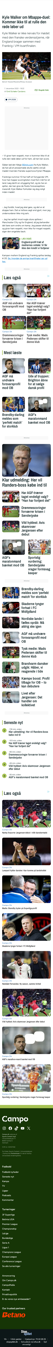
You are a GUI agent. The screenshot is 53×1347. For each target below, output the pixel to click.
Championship (9, 1228)
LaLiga (5, 1233)
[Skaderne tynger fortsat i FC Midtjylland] (10, 607)
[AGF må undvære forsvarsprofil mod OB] (13, 365)
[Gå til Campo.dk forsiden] (15, 1122)
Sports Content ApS (9, 1136)
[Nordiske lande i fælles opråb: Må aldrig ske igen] (10, 622)
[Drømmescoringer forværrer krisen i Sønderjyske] (10, 511)
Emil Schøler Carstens (16, 91)
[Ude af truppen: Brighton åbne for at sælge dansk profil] (39, 365)
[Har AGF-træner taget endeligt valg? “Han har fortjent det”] (10, 496)
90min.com (28, 164)
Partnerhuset (15, 1153)
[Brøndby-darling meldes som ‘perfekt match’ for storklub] (13, 404)
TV (3, 1186)
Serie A (5, 1243)
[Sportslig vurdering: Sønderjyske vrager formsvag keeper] (39, 547)
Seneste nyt (8, 1176)
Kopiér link (44, 90)
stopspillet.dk (12, 1342)
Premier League (10, 1224)
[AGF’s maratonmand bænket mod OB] (39, 404)
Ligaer (5, 1190)
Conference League (12, 1261)
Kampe (5, 1181)
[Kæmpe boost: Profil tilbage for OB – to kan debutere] (10, 682)
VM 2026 (12, 99)
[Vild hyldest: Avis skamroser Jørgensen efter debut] (10, 526)
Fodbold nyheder (10, 1172)
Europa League (9, 1256)
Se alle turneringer (11, 1266)
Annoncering (8, 1275)
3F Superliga (8, 1214)
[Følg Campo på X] (29, 1128)
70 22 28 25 (41, 1339)
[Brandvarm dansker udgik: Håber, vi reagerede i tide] (10, 667)
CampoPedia (8, 1285)
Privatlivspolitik (9, 1294)
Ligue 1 (5, 1247)
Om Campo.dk (9, 1280)
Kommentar (8, 1200)
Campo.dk (5, 1134)
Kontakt (6, 1289)
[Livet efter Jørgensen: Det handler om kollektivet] (10, 697)
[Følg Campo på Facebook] (10, 1128)
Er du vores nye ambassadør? (16, 1299)
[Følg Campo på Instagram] (4, 1128)
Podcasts (6, 1195)
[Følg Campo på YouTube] (23, 1128)
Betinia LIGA (8, 1219)
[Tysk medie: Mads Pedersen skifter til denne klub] (10, 652)
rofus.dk (36, 1342)
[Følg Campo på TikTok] (16, 1128)
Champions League (11, 1252)
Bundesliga (7, 1238)
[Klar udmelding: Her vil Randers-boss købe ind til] (26, 460)
